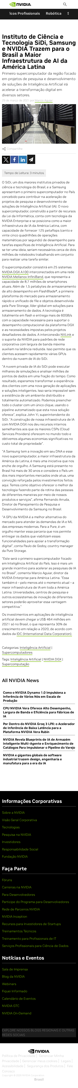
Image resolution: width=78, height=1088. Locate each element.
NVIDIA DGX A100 (15, 272)
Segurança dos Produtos (45, 1066)
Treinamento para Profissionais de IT (29, 938)
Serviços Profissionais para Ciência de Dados (35, 946)
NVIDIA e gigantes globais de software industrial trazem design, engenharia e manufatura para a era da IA (32, 759)
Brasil (39, 1079)
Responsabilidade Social (20, 849)
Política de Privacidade (18, 1056)
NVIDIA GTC (10, 1006)
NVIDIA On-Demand (16, 1013)
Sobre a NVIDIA (13, 812)
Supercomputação (15, 664)
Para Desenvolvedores (18, 895)
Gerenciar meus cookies (39, 1061)
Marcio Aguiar (44, 100)
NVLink (66, 335)
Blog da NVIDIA (13, 976)
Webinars (9, 984)
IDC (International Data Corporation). (44, 634)
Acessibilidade (12, 1066)
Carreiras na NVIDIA (16, 887)
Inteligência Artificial (35, 648)
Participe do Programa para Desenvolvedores (35, 902)
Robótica (53, 13)
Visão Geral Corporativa (19, 820)
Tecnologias (11, 827)
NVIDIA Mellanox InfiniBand (22, 277)
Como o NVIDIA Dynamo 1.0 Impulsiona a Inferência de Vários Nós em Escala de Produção (34, 696)
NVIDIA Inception (14, 916)
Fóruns (7, 880)
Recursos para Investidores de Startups (31, 924)
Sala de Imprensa (15, 969)
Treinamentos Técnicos (19, 931)
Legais (66, 1061)
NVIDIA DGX (52, 659)
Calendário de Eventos (19, 998)
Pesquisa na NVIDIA (16, 835)
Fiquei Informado (14, 991)
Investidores (11, 842)
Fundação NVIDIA (15, 856)
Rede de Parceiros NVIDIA (21, 909)
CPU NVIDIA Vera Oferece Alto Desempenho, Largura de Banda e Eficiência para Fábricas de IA (38, 712)
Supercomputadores (17, 652)
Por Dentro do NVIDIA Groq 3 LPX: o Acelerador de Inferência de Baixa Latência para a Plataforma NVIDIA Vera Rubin (39, 728)
